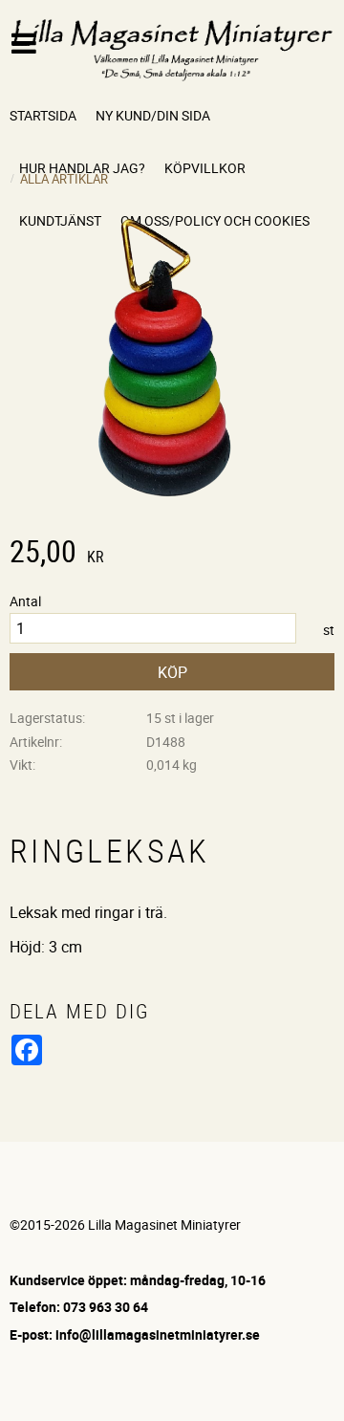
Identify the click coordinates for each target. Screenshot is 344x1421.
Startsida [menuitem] (43, 115)
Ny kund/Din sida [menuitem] (153, 115)
